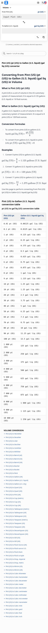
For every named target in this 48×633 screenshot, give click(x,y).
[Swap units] (24, 22)
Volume (6, 7)
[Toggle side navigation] (2, 2)
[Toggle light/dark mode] (38, 2)
